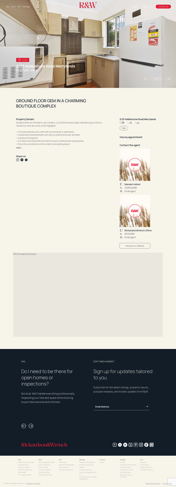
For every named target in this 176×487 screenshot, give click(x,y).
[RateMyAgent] (146, 445)
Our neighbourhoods (24, 475)
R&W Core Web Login (152, 483)
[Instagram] (141, 445)
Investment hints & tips (86, 465)
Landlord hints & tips (85, 470)
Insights (144, 6)
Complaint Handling (146, 470)
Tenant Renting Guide (45, 475)
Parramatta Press (125, 472)
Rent (13, 6)
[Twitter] (26, 159)
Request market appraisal (66, 465)
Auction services (64, 467)
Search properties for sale (26, 462)
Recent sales (22, 472)
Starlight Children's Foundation (126, 476)
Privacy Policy (167, 483)
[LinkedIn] (22, 159)
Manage (26, 6)
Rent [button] (40, 460)
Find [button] (141, 460)
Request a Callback (135, 245)
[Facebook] (18, 159)
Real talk (81, 467)
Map (124, 128)
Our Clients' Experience (66, 470)
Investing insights (125, 467)
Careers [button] (102, 460)
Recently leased (43, 467)
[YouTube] (130, 445)
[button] (145, 78)
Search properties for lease (46, 462)
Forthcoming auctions (25, 470)
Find (152, 6)
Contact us (143, 462)
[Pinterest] (136, 445)
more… (19, 148)
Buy (7, 6)
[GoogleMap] (152, 445)
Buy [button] (19, 460)
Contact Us (163, 6)
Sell (18, 6)
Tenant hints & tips (44, 472)
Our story (122, 462)
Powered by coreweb (33, 483)
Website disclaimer (146, 467)
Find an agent (144, 465)
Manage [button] (82, 460)
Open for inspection (24, 467)
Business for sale (23, 465)
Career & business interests (128, 465)
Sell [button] (60, 460)
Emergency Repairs (45, 470)
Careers (135, 6)
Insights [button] (123, 460)
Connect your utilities (126, 470)
